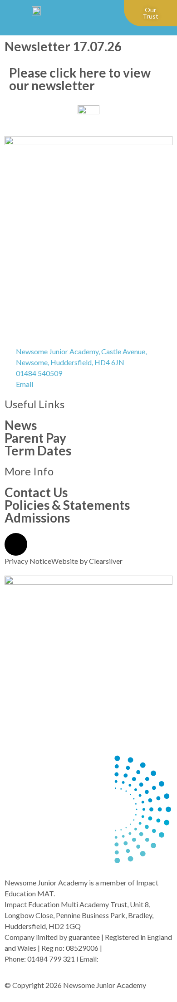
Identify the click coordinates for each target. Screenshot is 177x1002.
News (21, 425)
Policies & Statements (67, 505)
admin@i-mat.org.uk (130, 958)
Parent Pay (35, 437)
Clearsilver (106, 561)
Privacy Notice (28, 561)
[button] (106, 13)
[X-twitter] (16, 544)
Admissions (37, 517)
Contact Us (36, 492)
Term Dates (38, 450)
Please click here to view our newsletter (80, 79)
